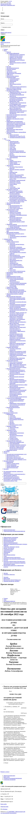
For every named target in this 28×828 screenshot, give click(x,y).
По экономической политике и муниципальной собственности (17, 198)
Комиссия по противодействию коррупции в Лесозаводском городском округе (17, 345)
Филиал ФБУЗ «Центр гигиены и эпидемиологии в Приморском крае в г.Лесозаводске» (17, 107)
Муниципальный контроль (13, 368)
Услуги (5, 452)
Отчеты (11, 185)
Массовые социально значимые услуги (16, 459)
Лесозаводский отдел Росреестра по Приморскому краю (17, 103)
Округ (5, 50)
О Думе (8, 140)
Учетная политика (14, 439)
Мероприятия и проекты (15, 58)
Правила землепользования (10, 542)
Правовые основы (11, 426)
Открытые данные (11, 117)
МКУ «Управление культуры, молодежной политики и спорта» (17, 366)
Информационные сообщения (17, 54)
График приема (13, 162)
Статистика (12, 187)
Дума (5, 138)
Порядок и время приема (13, 463)
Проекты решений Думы (15, 176)
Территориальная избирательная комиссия (14, 531)
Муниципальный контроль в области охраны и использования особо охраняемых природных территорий (17, 381)
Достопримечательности (13, 68)
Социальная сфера (11, 77)
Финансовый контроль (12, 360)
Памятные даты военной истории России (14, 558)
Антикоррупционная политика (17, 137)
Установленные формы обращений (18, 225)
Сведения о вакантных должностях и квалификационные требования (18, 215)
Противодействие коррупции (14, 228)
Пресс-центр (12, 259)
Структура (12, 146)
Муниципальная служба (13, 209)
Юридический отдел (14, 207)
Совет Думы (12, 148)
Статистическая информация (14, 398)
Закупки (11, 422)
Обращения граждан (12, 224)
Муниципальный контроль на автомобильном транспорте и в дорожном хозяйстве (17, 371)
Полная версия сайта (6, 4)
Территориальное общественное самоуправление (15, 130)
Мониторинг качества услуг (14, 457)
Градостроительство (12, 116)
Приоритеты (10, 273)
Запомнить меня (6, 27)
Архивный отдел (13, 263)
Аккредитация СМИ (14, 188)
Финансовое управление (15, 247)
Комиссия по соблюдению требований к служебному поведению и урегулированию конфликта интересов (17, 318)
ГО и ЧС (6, 560)
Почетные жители (11, 69)
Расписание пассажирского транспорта (16, 114)
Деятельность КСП (11, 430)
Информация (10, 414)
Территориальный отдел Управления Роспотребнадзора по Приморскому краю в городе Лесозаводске (18, 111)
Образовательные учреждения (17, 358)
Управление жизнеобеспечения (17, 248)
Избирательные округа (15, 161)
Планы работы (13, 184)
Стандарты (12, 428)
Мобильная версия (5, 42)
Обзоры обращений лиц (13, 466)
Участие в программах (12, 288)
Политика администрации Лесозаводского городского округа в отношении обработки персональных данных (14, 563)
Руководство (12, 145)
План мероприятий (14, 443)
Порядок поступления (15, 212)
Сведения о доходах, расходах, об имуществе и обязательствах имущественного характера (17, 314)
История (9, 66)
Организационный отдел (15, 205)
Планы (11, 408)
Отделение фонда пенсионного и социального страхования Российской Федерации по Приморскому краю (17, 99)
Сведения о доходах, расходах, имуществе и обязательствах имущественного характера (17, 447)
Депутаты (9, 158)
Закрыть (3, 34)
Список (11, 160)
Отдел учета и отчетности (16, 208)
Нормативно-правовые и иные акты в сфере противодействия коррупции (17, 299)
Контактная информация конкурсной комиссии (15, 218)
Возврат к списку (5, 771)
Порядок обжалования (15, 418)
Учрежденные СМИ (12, 287)
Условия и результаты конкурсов (17, 352)
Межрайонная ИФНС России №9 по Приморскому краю (17, 92)
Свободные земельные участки (11, 546)
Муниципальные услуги (13, 455)
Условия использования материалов (13, 778)
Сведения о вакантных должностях (15, 349)
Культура (11, 82)
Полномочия (12, 149)
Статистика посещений (9, 779)
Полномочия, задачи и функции (15, 272)
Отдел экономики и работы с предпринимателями (16, 250)
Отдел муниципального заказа (17, 256)
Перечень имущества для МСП (11, 581)
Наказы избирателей (14, 164)
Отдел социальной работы (16, 257)
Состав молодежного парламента (17, 236)
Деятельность (10, 165)
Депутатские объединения (13, 203)
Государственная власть (13, 90)
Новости (9, 52)
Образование (12, 81)
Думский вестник (13, 141)
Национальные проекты (13, 76)
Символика (9, 70)
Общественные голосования (14, 73)
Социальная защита (14, 78)
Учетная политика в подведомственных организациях (18, 282)
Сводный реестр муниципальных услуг (17, 454)
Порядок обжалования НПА (16, 175)
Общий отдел (12, 261)
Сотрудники (12, 416)
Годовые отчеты (13, 438)
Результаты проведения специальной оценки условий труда (17, 222)
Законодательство (13, 427)
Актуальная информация (13, 53)
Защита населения (14, 134)
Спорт (11, 85)
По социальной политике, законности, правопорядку (16, 191)
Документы (6, 451)
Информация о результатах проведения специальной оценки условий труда (17, 355)
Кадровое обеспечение (12, 347)
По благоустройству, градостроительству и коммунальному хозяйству (16, 195)
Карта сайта (7, 777)
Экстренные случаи (12, 72)
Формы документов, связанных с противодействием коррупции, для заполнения (18, 310)
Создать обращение (11, 465)
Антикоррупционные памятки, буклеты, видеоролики (17, 306)
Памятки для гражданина (15, 57)
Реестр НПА (12, 173)
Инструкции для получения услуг (15, 458)
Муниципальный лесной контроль (18, 396)
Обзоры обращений (14, 227)
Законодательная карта (12, 467)
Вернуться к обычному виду (8, 5)
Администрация (8, 239)
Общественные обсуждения (16, 292)
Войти (2, 13)
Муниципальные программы (16, 289)
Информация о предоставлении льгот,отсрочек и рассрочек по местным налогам (17, 405)
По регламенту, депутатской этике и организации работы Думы (18, 201)
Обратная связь (4, 806)
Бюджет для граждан (9, 548)
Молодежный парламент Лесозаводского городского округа (15, 233)
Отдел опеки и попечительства (17, 271)
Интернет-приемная (9, 461)
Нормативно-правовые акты (16, 442)
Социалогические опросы (16, 56)
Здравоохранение (13, 80)
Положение (12, 235)
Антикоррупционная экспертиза (17, 304)
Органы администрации (13, 241)
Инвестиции (7, 578)
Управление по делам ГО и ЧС (17, 136)
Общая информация (14, 142)
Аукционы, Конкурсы (9, 574)
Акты (10, 410)
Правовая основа (13, 211)
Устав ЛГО (12, 144)
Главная (6, 49)
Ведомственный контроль (13, 407)
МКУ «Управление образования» (17, 364)
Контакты (11, 154)
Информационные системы (13, 276)
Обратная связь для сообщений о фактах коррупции (17, 322)
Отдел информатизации (15, 264)
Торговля (6, 577)
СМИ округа (10, 74)
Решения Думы (13, 172)
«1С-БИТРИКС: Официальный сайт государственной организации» (13, 812)
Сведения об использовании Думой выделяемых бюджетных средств (17, 152)
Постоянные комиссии (12, 189)
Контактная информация (15, 359)
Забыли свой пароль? (6, 32)
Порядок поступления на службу (17, 351)
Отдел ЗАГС (12, 269)
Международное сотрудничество (17, 291)
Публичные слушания (15, 183)
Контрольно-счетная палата (10, 412)
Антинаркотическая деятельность (17, 86)
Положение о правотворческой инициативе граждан (17, 181)
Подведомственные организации (15, 277)
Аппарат (9, 204)
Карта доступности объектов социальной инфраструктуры (14, 88)
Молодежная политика (15, 84)
